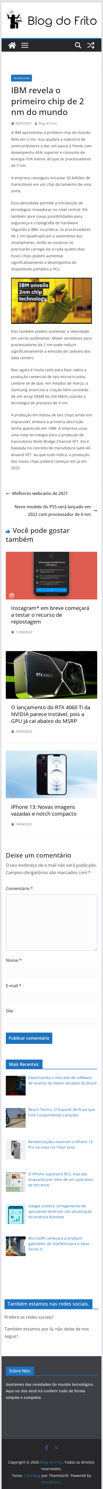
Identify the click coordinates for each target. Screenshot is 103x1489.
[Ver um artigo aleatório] (91, 45)
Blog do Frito (48, 123)
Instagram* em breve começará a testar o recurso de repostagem (50, 614)
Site (9, 1011)
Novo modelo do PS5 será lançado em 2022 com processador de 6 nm (53, 510)
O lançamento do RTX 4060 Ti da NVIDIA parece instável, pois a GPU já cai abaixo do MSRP (50, 714)
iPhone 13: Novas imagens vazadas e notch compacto (44, 810)
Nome (14, 960)
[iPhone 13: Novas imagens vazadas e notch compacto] (51, 754)
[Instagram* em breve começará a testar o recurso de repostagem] (51, 555)
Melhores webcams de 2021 (40, 493)
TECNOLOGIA (21, 78)
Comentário (19, 888)
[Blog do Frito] (12, 45)
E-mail (13, 986)
